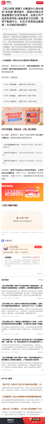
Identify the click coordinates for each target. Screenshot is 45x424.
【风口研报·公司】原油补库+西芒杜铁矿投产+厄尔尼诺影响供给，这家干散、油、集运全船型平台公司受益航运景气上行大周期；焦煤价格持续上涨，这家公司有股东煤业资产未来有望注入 (22, 341)
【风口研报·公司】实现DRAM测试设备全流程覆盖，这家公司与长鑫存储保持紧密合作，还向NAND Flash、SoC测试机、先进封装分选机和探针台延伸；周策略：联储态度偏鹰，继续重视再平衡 (22, 305)
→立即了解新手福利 (9, 205)
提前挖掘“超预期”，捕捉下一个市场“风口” (15, 252)
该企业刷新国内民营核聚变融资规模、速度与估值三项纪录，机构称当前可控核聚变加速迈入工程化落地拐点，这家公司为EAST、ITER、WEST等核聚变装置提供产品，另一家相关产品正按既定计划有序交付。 (22, 401)
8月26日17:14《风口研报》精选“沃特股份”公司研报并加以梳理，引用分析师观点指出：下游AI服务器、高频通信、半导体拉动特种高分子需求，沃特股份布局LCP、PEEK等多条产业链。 (22, 263)
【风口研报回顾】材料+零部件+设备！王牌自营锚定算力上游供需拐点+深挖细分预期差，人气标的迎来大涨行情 (22, 359)
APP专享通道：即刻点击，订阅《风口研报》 (19, 129)
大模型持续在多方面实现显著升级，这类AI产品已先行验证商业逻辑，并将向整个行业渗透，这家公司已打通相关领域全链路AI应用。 (22, 389)
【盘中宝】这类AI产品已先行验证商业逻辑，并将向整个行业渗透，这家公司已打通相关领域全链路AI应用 (22, 384)
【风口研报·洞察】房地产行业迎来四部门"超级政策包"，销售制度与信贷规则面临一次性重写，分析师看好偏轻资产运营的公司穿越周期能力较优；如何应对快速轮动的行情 (21, 287)
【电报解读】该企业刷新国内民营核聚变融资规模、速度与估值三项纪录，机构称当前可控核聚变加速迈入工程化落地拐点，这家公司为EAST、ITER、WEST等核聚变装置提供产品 (22, 396)
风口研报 (14, 247)
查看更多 (40, 280)
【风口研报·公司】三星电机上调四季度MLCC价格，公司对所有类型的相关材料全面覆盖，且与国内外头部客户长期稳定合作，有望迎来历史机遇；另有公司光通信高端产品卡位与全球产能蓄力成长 (22, 323)
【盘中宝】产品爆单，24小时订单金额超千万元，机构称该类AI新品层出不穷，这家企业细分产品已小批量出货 (22, 409)
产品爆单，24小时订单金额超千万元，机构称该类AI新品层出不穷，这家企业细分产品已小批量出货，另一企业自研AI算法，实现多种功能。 (22, 413)
